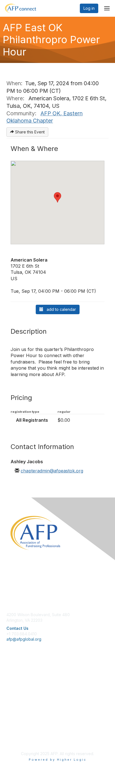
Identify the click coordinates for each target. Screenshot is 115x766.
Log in (89, 8)
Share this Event (29, 132)
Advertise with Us (22, 740)
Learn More (17, 686)
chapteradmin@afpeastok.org (52, 471)
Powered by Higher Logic (58, 760)
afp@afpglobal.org (23, 639)
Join (10, 676)
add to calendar (59, 309)
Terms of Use (18, 734)
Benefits (13, 681)
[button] (57, 197)
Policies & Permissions (26, 728)
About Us (14, 723)
